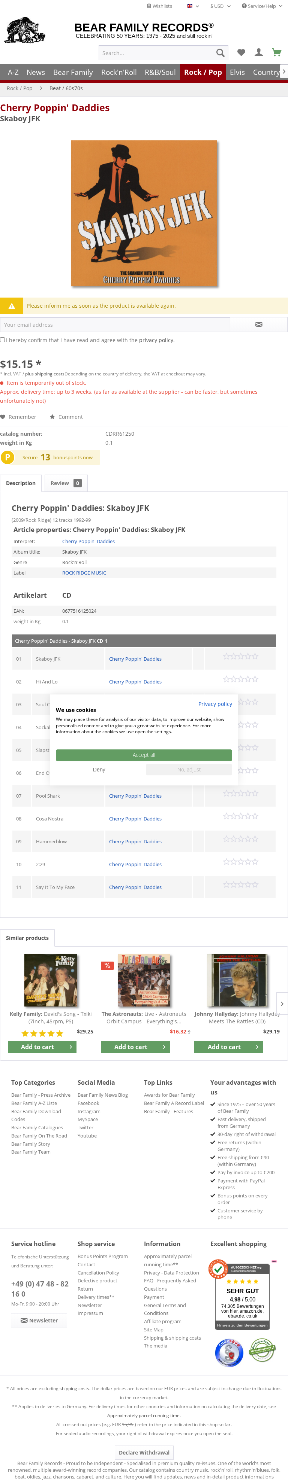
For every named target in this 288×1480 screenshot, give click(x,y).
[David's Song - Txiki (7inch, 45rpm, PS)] (51, 980)
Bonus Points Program (103, 1256)
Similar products (27, 937)
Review (65, 483)
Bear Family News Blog (103, 1094)
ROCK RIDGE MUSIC (84, 572)
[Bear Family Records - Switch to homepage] (25, 30)
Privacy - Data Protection (171, 1272)
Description (21, 483)
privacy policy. (157, 340)
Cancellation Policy (98, 1272)
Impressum (90, 1313)
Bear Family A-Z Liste (34, 1103)
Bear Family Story (30, 1144)
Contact (86, 1264)
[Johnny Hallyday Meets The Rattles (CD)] (237, 980)
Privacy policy (215, 703)
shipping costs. (75, 1388)
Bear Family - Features (168, 1111)
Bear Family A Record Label (174, 1103)
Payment (154, 1297)
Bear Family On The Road (39, 1135)
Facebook (88, 1103)
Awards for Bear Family (169, 1094)
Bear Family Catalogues (37, 1127)
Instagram (89, 1111)
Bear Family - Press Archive (40, 1094)
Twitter (85, 1127)
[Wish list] (241, 52)
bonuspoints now (73, 457)
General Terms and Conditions (165, 1309)
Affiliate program (163, 1321)
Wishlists (162, 6)
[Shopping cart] (277, 52)
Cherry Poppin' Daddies (55, 107)
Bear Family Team (31, 1151)
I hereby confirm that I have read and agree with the (90, 340)
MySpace (88, 1119)
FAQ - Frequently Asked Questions (170, 1284)
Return (85, 1288)
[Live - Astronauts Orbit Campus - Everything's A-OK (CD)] (144, 980)
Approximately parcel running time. (144, 1415)
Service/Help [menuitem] (262, 6)
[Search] (220, 52)
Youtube (87, 1135)
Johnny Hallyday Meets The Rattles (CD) (237, 1017)
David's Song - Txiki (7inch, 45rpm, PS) (51, 1017)
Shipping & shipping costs (172, 1337)
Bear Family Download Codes (36, 1115)
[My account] (259, 52)
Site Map (154, 1329)
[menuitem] (163, 52)
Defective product (97, 1280)
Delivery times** (96, 1297)
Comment (70, 416)
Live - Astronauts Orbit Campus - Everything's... (144, 1017)
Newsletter (90, 1305)
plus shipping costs (44, 374)
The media (155, 1345)
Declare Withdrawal (144, 1452)
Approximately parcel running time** (168, 1260)
